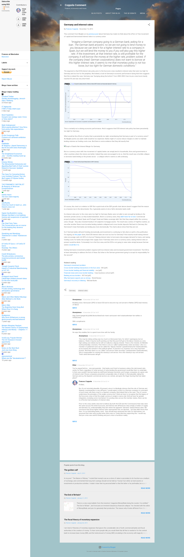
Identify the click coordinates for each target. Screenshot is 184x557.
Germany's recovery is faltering (75, 281)
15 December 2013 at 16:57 (90, 312)
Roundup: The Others (9, 248)
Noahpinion (6, 315)
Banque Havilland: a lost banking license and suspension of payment (15, 216)
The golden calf (71, 470)
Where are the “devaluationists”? (14, 358)
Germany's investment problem (75, 265)
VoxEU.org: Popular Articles (12, 338)
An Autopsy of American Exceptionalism (11, 187)
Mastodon (5, 57)
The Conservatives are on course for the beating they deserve (14, 226)
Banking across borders (72, 275)
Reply (75, 308)
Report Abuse (7, 79)
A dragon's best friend (10, 276)
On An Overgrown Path (10, 135)
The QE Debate (130, 13)
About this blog (113, 13)
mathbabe (5, 144)
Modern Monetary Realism (11, 326)
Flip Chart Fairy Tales (9, 223)
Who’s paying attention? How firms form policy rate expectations (14, 128)
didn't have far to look (128, 217)
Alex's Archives (7, 287)
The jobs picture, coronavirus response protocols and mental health (13, 258)
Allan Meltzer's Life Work (11, 299)
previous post (93, 34)
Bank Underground (8, 125)
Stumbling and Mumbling (11, 234)
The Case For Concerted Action (13, 174)
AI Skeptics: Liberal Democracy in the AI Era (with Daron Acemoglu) (14, 147)
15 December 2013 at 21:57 (85, 365)
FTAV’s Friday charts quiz (11, 109)
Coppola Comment (75, 5)
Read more (145, 488)
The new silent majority (10, 197)
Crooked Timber (8, 97)
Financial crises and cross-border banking (78, 273)
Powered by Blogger (108, 547)
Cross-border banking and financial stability (79, 270)
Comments (6, 11)
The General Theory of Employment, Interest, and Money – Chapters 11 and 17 (15, 330)
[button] (149, 25)
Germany (72, 291)
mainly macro (7, 195)
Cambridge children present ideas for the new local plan (14, 279)
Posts (7, 7)
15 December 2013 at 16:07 (90, 299)
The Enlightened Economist (12, 154)
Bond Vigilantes (7, 115)
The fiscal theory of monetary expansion (81, 519)
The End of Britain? (72, 495)
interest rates (83, 291)
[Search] (153, 6)
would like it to (74, 245)
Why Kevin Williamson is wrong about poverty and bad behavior (13, 318)
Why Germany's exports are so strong (77, 278)
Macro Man (6, 305)
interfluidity (6, 203)
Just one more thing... (9, 350)
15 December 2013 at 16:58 (90, 329)
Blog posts (96, 13)
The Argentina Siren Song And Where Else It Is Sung (13, 308)
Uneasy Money (7, 162)
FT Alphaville (6, 107)
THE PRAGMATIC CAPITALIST (13, 184)
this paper (78, 235)
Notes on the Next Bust (10, 348)
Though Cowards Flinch (10, 266)
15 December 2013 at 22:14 (101, 381)
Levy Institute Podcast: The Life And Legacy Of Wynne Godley (14, 177)
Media (142, 13)
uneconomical (7, 356)
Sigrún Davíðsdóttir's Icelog (12, 213)
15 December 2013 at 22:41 (97, 336)
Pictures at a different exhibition (14, 137)
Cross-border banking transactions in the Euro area (82, 268)
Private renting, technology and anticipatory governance (13, 290)
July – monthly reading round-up (14, 156)
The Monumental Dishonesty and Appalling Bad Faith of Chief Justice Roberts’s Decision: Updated (15, 166)
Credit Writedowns (9, 254)
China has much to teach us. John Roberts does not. (14, 206)
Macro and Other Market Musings (14, 297)
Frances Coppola (85, 381)
